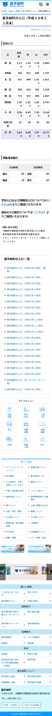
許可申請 (10, 531)
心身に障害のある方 (39, 505)
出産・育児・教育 (13, 511)
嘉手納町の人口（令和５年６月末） (24, 355)
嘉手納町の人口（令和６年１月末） (24, 313)
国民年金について (13, 496)
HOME (4, 11)
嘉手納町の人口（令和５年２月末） (24, 389)
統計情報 (10, 475)
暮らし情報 (15, 11)
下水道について (37, 517)
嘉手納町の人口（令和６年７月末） (24, 277)
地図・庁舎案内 (11, 705)
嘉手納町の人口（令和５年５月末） (24, 361)
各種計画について (38, 467)
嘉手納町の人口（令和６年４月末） (24, 295)
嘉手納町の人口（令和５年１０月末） (26, 331)
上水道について (13, 517)
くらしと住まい (37, 490)
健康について (36, 511)
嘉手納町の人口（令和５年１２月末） (26, 319)
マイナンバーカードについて (14, 469)
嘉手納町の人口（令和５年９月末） (24, 337)
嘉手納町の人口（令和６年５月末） (24, 289)
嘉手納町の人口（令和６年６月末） (24, 283)
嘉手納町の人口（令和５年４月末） (24, 368)
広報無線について (38, 531)
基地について (36, 481)
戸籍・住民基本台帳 (14, 490)
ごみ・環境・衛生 (38, 537)
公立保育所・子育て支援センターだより (14, 483)
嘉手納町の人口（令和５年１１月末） (26, 325)
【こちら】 (39, 212)
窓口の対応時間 (32, 705)
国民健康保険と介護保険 (39, 498)
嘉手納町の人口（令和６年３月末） (24, 301)
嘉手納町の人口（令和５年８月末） (24, 343)
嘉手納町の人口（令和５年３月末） (24, 374)
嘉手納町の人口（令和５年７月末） (24, 349)
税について (11, 505)
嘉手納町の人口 (29, 11)
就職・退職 (11, 537)
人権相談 (34, 522)
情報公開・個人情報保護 (14, 524)
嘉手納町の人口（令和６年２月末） (24, 307)
